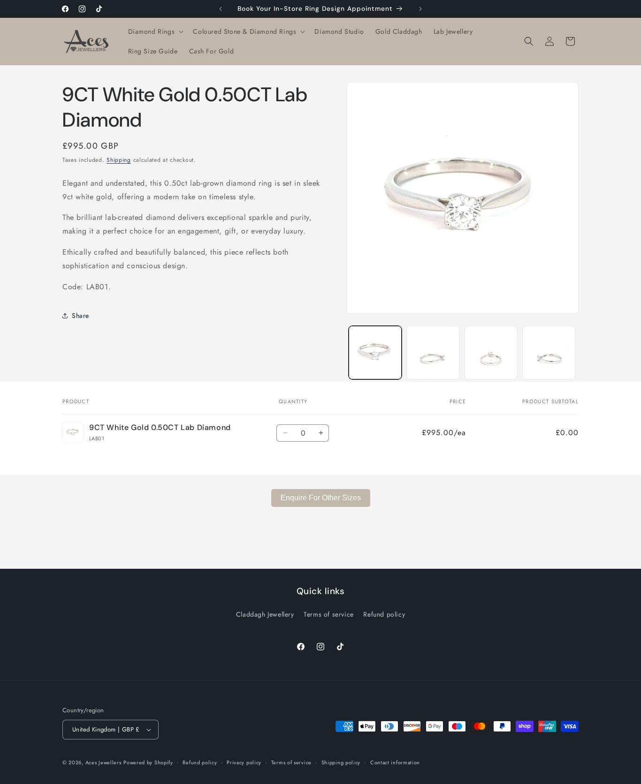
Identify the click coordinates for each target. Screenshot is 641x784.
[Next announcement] (420, 9)
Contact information (395, 762)
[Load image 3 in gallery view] (491, 352)
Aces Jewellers (103, 762)
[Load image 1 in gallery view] (375, 352)
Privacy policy (244, 762)
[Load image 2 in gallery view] (432, 352)
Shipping (119, 160)
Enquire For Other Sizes (321, 498)
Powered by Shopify (148, 762)
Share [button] (80, 315)
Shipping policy (341, 762)
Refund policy (384, 614)
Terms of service (329, 614)
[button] (155, 31)
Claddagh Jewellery (265, 614)
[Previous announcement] (220, 9)
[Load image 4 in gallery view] (548, 352)
